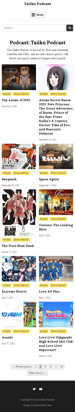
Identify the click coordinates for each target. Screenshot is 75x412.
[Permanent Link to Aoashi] (19, 314)
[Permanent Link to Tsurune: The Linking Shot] (56, 202)
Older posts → (37, 373)
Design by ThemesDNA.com (37, 405)
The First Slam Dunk (18, 246)
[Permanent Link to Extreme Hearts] (19, 268)
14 (61, 366)
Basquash (9, 179)
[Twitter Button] (34, 389)
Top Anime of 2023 (16, 100)
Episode (6, 94)
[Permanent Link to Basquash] (19, 156)
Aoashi (7, 337)
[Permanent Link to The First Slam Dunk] (19, 212)
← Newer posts (22, 366)
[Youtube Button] (40, 389)
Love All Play (49, 291)
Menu (39, 14)
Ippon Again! (49, 179)
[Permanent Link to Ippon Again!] (56, 156)
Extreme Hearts (14, 291)
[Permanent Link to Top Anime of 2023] (19, 77)
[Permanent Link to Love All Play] (56, 268)
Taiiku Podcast (37, 3)
